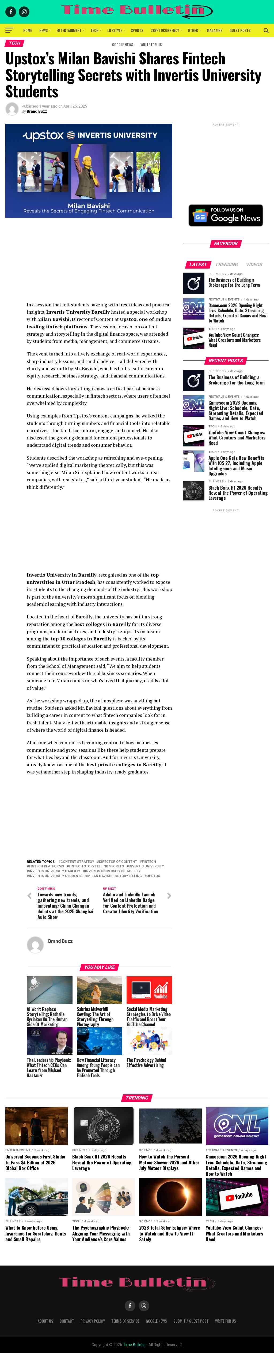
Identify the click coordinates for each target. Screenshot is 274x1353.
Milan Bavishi (99, 876)
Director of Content (118, 862)
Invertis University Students (55, 876)
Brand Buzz (37, 111)
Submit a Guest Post (191, 1321)
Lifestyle (114, 30)
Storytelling (129, 876)
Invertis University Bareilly (54, 871)
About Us (45, 1321)
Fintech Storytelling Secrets (96, 866)
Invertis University (146, 866)
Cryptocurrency (165, 30)
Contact (67, 1321)
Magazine (214, 30)
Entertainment (69, 30)
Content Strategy (77, 862)
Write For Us (151, 44)
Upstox (153, 876)
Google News (122, 44)
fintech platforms (46, 866)
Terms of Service (125, 1321)
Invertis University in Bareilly (113, 871)
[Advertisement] (99, 263)
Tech (94, 30)
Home (27, 30)
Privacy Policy (93, 1321)
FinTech (149, 862)
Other (193, 30)
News (43, 30)
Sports (137, 30)
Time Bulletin (134, 1345)
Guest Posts (240, 30)
